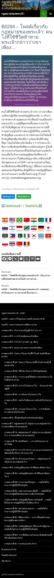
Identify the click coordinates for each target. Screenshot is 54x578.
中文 (26, 223)
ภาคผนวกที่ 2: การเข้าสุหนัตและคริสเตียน (19, 336)
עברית (12, 230)
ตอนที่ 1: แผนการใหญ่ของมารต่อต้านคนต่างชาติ (22, 319)
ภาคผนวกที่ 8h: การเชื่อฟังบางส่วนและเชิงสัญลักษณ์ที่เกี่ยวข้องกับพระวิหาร (28, 536)
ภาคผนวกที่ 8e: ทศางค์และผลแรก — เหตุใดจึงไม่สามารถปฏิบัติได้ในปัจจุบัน (26, 510)
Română (26, 246)
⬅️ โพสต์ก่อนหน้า (11, 205)
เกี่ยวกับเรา (6, 561)
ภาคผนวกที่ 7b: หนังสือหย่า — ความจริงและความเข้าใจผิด (26, 442)
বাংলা (5, 238)
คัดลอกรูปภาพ (8, 196)
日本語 (48, 230)
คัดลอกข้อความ (24, 196)
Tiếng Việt (48, 238)
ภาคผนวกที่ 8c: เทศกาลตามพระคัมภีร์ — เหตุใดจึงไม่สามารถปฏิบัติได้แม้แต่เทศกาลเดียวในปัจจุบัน (27, 492)
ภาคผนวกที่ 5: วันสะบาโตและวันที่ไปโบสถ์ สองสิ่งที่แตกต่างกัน (25, 355)
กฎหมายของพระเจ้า (12, 13)
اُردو (19, 238)
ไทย (12, 246)
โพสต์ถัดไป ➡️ (33, 205)
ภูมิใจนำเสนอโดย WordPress (12, 575)
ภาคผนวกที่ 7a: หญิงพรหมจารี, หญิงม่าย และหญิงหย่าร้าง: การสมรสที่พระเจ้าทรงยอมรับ (28, 434)
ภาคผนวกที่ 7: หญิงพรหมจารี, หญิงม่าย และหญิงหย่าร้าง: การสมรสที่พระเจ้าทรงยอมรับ (26, 425)
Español (5, 223)
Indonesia (19, 230)
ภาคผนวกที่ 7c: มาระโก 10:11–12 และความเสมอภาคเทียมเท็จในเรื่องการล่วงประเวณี (28, 451)
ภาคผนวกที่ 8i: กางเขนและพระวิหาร (20, 544)
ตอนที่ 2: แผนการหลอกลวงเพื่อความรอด (19, 324)
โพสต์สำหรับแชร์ (9, 555)
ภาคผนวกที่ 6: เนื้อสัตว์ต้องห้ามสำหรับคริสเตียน (22, 418)
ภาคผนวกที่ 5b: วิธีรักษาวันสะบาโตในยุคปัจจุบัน (25, 371)
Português (19, 223)
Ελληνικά (41, 238)
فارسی (34, 230)
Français (48, 223)
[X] (15, 258)
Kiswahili (26, 230)
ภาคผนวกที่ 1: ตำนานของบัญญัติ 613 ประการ (21, 330)
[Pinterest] (32, 258)
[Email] (37, 258)
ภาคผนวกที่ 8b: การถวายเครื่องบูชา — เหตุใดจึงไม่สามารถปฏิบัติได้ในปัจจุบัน (26, 483)
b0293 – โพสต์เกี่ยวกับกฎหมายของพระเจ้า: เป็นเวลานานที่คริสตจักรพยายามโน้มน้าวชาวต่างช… (26, 275)
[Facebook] (4, 258)
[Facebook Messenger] (21, 258)
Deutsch (41, 230)
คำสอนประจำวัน (8, 549)
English (12, 223)
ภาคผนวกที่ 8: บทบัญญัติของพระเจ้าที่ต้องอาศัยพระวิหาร (26, 467)
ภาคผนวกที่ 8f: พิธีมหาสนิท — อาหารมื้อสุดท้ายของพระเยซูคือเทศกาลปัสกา (27, 518)
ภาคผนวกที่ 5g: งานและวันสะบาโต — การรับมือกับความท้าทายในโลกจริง (27, 410)
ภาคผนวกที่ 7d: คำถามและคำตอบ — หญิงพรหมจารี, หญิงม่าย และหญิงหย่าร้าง (27, 460)
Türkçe (19, 246)
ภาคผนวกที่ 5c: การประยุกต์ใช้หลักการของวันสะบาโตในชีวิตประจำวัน (28, 378)
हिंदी (34, 223)
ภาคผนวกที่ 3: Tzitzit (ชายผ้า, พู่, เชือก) (19, 342)
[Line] (9, 258)
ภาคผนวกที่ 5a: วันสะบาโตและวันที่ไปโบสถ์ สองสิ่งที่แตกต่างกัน (27, 363)
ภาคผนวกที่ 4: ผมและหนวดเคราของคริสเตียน (21, 348)
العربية (41, 223)
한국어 (34, 238)
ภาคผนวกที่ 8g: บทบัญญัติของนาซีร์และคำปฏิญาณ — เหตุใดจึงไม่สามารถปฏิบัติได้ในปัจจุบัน (28, 527)
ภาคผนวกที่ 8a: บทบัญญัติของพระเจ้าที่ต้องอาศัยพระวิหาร (27, 474)
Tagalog (12, 238)
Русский (5, 230)
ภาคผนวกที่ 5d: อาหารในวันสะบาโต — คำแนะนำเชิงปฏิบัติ (28, 387)
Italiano (26, 238)
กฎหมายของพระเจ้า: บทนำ (13, 313)
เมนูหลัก (50, 13)
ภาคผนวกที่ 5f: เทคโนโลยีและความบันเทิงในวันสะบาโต (28, 401)
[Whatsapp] (26, 258)
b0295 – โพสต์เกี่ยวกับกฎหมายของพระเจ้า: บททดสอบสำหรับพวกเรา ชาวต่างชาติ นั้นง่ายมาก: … (25, 289)
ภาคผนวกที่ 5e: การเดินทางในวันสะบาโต (22, 394)
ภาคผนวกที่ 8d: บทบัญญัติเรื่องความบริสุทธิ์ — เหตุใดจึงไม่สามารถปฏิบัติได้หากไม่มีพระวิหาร (27, 501)
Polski (5, 246)
